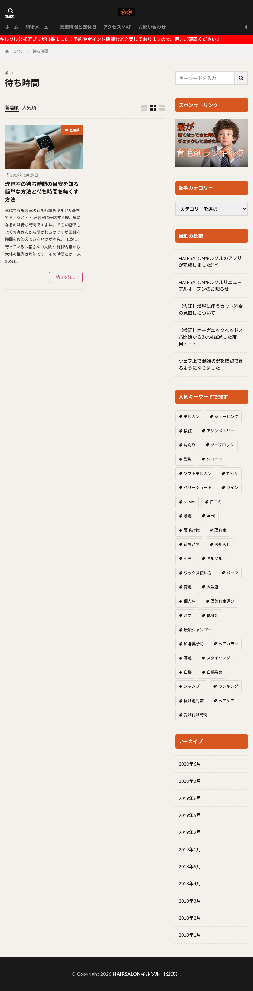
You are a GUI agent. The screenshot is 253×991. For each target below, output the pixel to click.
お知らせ (222, 544)
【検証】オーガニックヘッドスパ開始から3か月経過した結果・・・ (211, 337)
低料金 (212, 615)
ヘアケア (226, 700)
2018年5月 (190, 866)
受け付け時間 (196, 714)
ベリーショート (197, 487)
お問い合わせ (152, 27)
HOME (17, 51)
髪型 (188, 459)
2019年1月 (190, 849)
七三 (188, 558)
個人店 (190, 601)
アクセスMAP (117, 27)
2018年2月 (190, 918)
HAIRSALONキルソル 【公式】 (146, 974)
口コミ (216, 501)
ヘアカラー (228, 643)
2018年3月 (190, 901)
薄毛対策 (192, 530)
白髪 (188, 672)
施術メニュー (39, 27)
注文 (188, 615)
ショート (214, 459)
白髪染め (214, 672)
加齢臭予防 (194, 643)
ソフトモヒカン (197, 473)
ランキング (228, 686)
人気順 (29, 107)
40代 (211, 515)
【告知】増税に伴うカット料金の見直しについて (211, 309)
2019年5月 (190, 815)
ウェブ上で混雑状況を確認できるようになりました (211, 364)
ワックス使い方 (197, 572)
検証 (188, 430)
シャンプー (194, 686)
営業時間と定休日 (78, 27)
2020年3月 (190, 781)
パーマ (232, 572)
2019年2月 (190, 832)
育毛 (188, 586)
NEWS (189, 501)
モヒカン (192, 416)
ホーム (12, 27)
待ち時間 (40, 51)
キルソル (214, 558)
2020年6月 (190, 764)
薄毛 (188, 658)
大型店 (212, 586)
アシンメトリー (220, 430)
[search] (241, 78)
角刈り (190, 444)
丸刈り (232, 473)
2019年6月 (190, 798)
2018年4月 (190, 883)
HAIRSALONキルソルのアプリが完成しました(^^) (210, 261)
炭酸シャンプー (197, 629)
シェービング (226, 416)
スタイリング (218, 658)
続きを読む (66, 277)
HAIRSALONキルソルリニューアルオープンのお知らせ (210, 285)
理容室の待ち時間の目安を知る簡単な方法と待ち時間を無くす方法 (42, 192)
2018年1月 (190, 935)
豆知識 (74, 130)
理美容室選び (222, 601)
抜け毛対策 (194, 700)
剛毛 (188, 515)
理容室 (220, 530)
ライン (232, 487)
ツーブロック (222, 444)
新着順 (12, 107)
